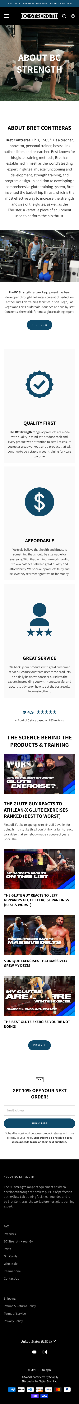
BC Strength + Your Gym (19, 1241)
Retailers (10, 1234)
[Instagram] (44, 1352)
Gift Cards (10, 1256)
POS (23, 1377)
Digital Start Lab (48, 1381)
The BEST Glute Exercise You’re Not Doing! (37, 1024)
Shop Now (39, 325)
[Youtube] (34, 1352)
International (12, 1271)
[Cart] (73, 16)
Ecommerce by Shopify (44, 1377)
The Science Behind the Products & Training (39, 741)
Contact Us (11, 1278)
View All (39, 1045)
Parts (7, 1249)
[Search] (64, 16)
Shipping (10, 1298)
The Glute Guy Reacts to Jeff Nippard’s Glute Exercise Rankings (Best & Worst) (36, 900)
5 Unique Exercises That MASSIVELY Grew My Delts (35, 963)
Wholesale (10, 1264)
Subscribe (39, 1123)
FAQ (6, 1226)
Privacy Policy (13, 1321)
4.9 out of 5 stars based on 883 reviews (39, 720)
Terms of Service (15, 1313)
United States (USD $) (36, 1341)
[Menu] (6, 16)
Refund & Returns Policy (20, 1306)
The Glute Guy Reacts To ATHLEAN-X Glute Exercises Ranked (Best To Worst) (36, 809)
